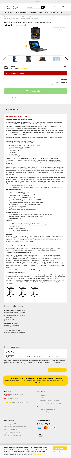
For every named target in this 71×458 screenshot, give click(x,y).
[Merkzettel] (53, 7)
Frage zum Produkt (11, 98)
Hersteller (59, 187)
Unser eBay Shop (14, 398)
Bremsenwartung (21, 12)
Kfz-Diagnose (9, 12)
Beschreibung (12, 109)
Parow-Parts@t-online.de (14, 435)
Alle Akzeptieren (59, 448)
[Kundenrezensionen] (8, 25)
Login (58, 1)
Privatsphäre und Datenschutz (47, 409)
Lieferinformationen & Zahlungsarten (49, 400)
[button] (63, 7)
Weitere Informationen (60, 452)
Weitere (59, 12)
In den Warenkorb (35, 91)
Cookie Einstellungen (44, 412)
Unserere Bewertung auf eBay (20, 402)
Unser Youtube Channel (16, 395)
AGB (40, 406)
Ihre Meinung (57, 370)
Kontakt (41, 398)
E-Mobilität (33, 12)
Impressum (42, 395)
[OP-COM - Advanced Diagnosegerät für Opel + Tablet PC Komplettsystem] (35, 39)
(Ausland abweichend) (23, 68)
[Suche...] (43, 7)
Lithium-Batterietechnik (47, 12)
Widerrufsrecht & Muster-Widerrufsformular (51, 403)
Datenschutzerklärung (37, 454)
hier (34, 185)
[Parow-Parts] (12, 7)
